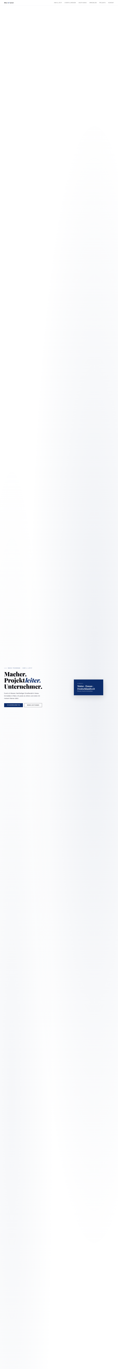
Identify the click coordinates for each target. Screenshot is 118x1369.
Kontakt (111, 2)
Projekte (102, 2)
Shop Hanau (83, 2)
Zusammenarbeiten (13, 705)
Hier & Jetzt (58, 2)
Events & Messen (70, 2)
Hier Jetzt (9, 3)
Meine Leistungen (33, 705)
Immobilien (93, 2)
